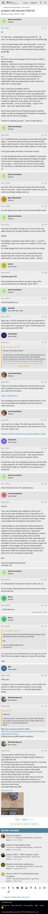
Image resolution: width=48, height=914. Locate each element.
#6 (46, 273)
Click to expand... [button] (24, 366)
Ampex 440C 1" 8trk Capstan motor (22, 854)
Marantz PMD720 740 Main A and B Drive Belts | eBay (23, 434)
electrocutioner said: (10, 347)
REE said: (6, 711)
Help (36, 905)
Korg (17, 66)
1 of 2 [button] (17, 819)
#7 (46, 298)
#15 (45, 580)
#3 (46, 183)
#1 (46, 28)
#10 (45, 382)
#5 (46, 225)
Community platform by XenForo (20, 912)
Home (41, 905)
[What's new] (40, 2)
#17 (45, 626)
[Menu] (3, 2)
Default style (7, 902)
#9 (46, 342)
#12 (45, 448)
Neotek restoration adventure (20, 864)
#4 (46, 206)
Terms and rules (16, 905)
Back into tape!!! (13, 835)
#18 (45, 675)
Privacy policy (28, 905)
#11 (45, 420)
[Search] (45, 2)
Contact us (5, 905)
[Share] (42, 28)
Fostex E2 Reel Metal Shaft (18, 845)
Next (24, 819)
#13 (45, 484)
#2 (46, 135)
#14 (45, 502)
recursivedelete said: (10, 631)
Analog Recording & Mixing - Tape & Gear (28, 838)
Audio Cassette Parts (9, 395)
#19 (45, 706)
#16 (45, 605)
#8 (46, 317)
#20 (45, 751)
